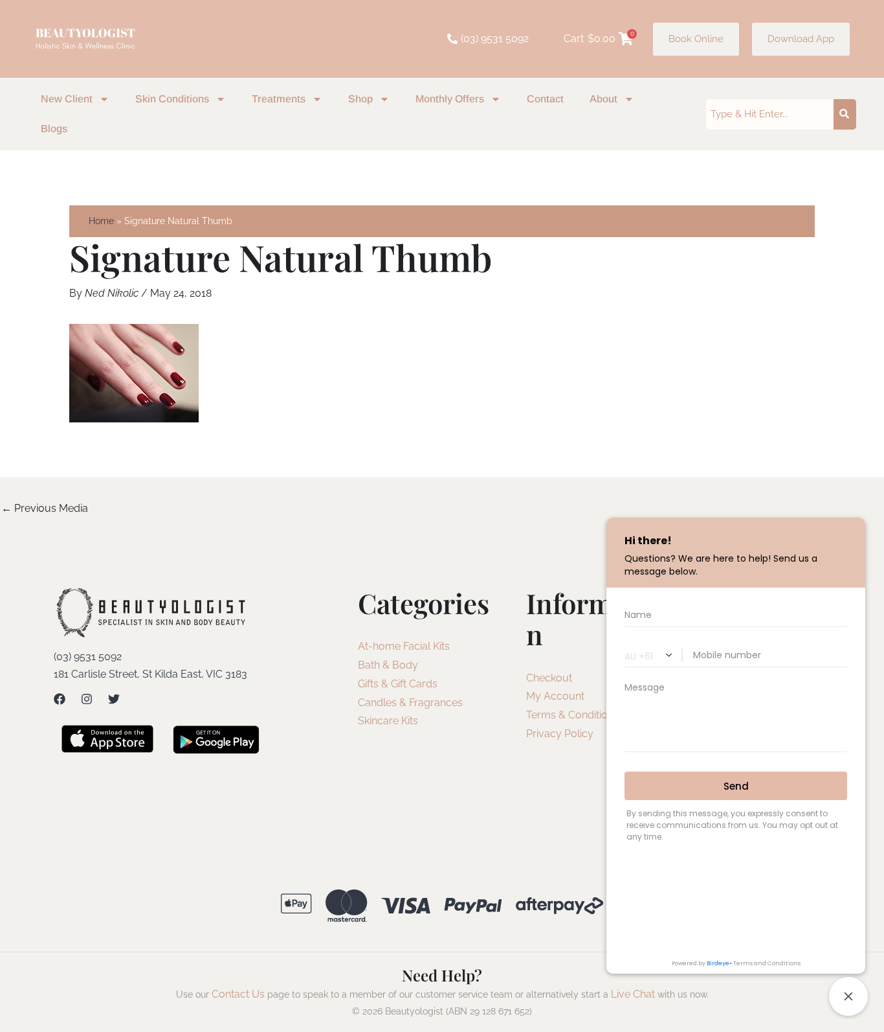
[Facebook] (59, 699)
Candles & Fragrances (410, 702)
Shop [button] (360, 98)
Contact (545, 98)
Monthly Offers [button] (449, 98)
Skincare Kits (388, 721)
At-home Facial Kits (404, 646)
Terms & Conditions (572, 715)
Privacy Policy (559, 734)
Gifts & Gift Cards (397, 684)
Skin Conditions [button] (172, 98)
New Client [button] (67, 98)
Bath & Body (388, 665)
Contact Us (238, 994)
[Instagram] (87, 699)
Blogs (54, 128)
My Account (555, 696)
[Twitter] (114, 699)
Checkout (549, 678)
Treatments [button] (278, 98)
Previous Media (44, 508)
